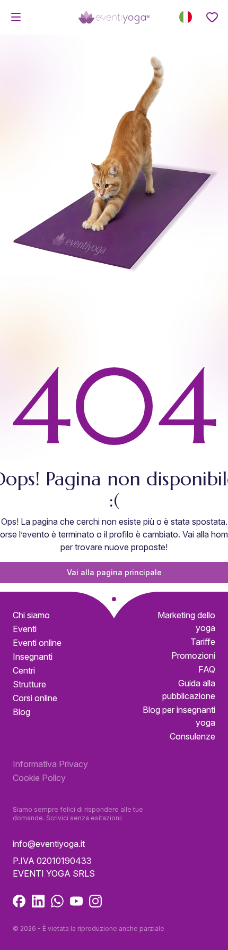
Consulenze (192, 736)
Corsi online (35, 698)
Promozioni (193, 655)
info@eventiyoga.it (49, 843)
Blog (21, 712)
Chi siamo (31, 615)
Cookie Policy (39, 777)
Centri (24, 670)
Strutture (29, 684)
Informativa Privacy (50, 764)
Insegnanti (32, 656)
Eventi (25, 629)
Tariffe (202, 641)
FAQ (206, 669)
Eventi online (37, 642)
